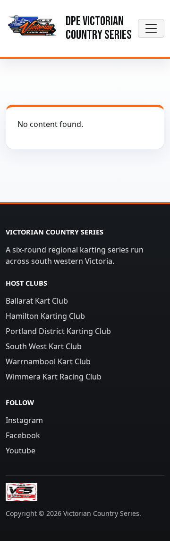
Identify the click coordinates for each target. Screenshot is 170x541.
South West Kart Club (44, 346)
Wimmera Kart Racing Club (54, 376)
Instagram (24, 420)
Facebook (23, 435)
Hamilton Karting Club (45, 316)
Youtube (20, 450)
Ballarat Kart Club (37, 301)
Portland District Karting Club (58, 331)
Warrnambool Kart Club (48, 361)
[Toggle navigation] (151, 28)
